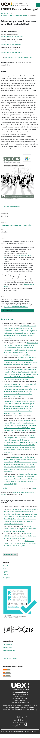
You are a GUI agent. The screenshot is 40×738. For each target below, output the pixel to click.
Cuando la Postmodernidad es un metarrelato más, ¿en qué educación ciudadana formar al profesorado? (20, 386)
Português (6, 578)
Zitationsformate (7, 310)
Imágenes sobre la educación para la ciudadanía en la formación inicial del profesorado (20, 359)
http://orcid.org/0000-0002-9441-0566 (11, 36)
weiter (34, 488)
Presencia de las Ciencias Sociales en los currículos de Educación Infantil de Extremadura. (20, 328)
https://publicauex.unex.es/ (20, 702)
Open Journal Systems (10, 659)
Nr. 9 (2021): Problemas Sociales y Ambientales (14, 15)
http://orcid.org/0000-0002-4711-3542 (11, 52)
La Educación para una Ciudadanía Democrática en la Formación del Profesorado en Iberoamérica (19, 459)
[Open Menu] (38, 5)
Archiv (8, 13)
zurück (5, 488)
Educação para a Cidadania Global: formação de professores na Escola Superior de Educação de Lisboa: (19, 403)
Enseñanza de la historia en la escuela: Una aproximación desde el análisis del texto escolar (21, 345)
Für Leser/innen (7, 644)
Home (3, 13)
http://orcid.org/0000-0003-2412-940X (12, 44)
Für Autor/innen (7, 647)
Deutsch (5, 566)
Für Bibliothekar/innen (9, 650)
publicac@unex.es (20, 700)
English (5, 569)
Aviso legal (4, 731)
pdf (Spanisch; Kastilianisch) (12, 206)
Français (5, 575)
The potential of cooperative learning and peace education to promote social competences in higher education (20, 476)
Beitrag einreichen (10, 554)
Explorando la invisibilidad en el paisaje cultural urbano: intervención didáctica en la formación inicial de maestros (21, 511)
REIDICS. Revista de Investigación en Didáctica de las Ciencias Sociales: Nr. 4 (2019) (20, 481)
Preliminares (29, 526)
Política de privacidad (16, 731)
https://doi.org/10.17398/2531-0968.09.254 (18, 57)
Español (5, 572)
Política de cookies (30, 731)
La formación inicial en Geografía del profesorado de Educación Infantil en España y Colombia (20, 369)
